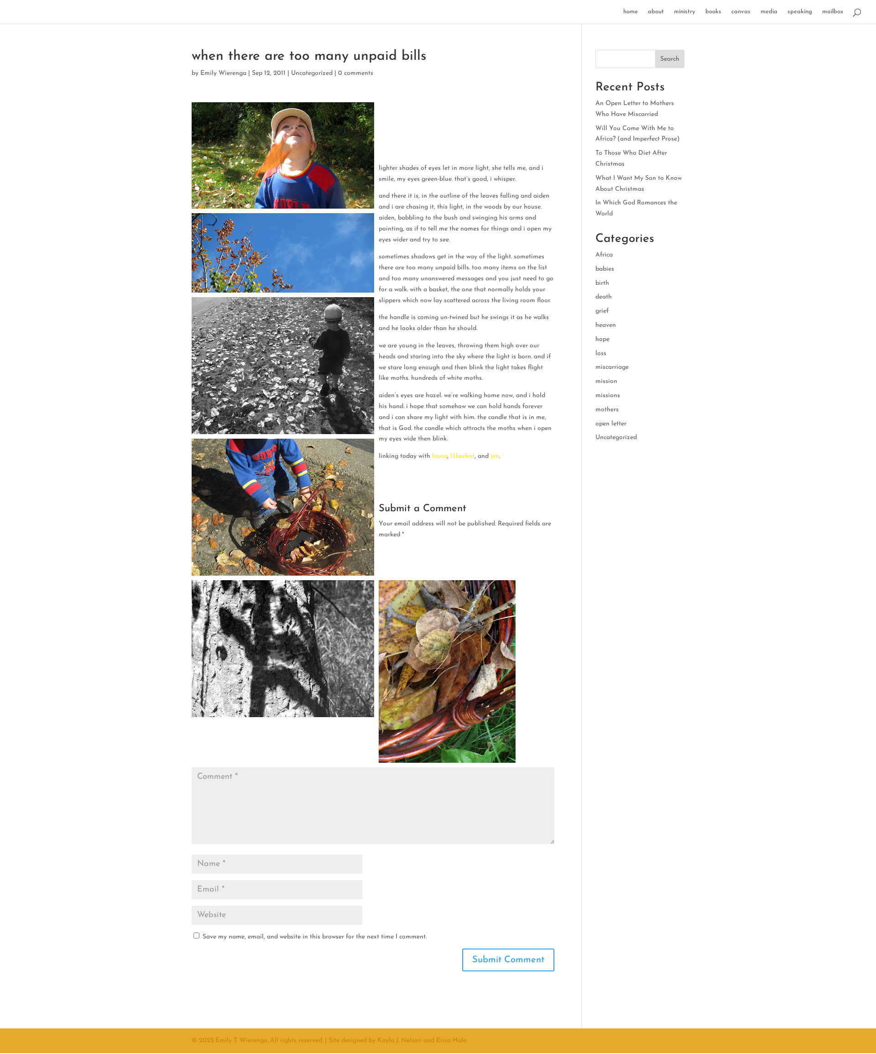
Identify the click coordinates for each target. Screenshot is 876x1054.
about (656, 12)
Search (669, 59)
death (603, 297)
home (630, 12)
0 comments (355, 73)
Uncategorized (312, 73)
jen (494, 456)
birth (602, 283)
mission (606, 381)
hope (602, 339)
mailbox (832, 12)
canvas (741, 12)
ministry (684, 12)
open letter (610, 423)
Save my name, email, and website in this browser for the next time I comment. (315, 936)
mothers (607, 409)
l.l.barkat (462, 456)
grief (602, 311)
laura (439, 456)
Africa (604, 255)
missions (607, 395)
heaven (605, 325)
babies (604, 269)
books (713, 12)
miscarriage (612, 367)
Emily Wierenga (223, 73)
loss (600, 353)
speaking (799, 12)
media (769, 12)
